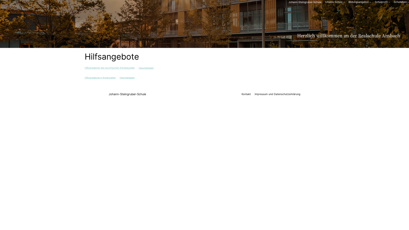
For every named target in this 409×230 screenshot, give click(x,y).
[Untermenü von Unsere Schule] (344, 2)
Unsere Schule (334, 2)
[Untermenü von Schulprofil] (389, 2)
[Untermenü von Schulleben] (408, 2)
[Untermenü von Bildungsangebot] (370, 2)
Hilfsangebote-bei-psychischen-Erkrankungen (110, 68)
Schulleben (400, 2)
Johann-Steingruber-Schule (305, 2)
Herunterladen (146, 68)
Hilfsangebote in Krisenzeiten (100, 77)
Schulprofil (381, 2)
